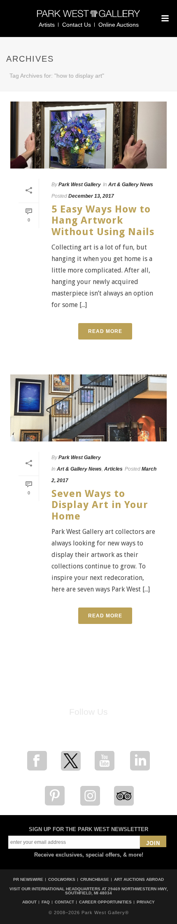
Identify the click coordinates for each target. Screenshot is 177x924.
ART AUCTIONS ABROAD (139, 879)
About (29, 902)
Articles (113, 469)
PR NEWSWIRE (28, 879)
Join (153, 843)
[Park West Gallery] (88, 17)
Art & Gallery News (130, 184)
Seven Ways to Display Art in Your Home (99, 505)
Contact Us (76, 24)
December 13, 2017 (91, 196)
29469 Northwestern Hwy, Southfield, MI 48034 (116, 891)
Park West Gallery (79, 184)
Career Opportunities (105, 902)
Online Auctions (118, 24)
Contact (64, 902)
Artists (47, 24)
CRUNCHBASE (94, 879)
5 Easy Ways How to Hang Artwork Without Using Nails (102, 220)
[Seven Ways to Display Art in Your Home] (88, 407)
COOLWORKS (61, 879)
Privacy (146, 902)
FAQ (46, 902)
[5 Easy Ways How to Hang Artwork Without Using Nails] (88, 135)
